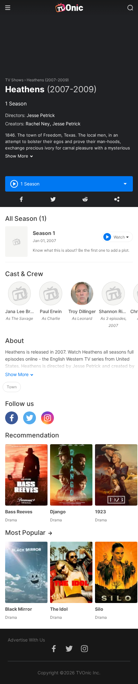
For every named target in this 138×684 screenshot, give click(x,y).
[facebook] (11, 422)
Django (58, 511)
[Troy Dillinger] (82, 293)
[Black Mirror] (26, 572)
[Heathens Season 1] (16, 241)
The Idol (59, 609)
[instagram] (47, 422)
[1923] (116, 475)
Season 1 (44, 233)
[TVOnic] (69, 7)
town (12, 386)
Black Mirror (18, 609)
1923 (100, 511)
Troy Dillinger (82, 311)
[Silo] (116, 572)
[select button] (125, 184)
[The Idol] (71, 572)
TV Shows (14, 79)
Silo (99, 609)
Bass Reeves (18, 511)
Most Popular (25, 532)
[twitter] (29, 422)
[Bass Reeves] (26, 475)
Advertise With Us (26, 640)
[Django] (71, 475)
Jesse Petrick (41, 115)
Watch (119, 237)
